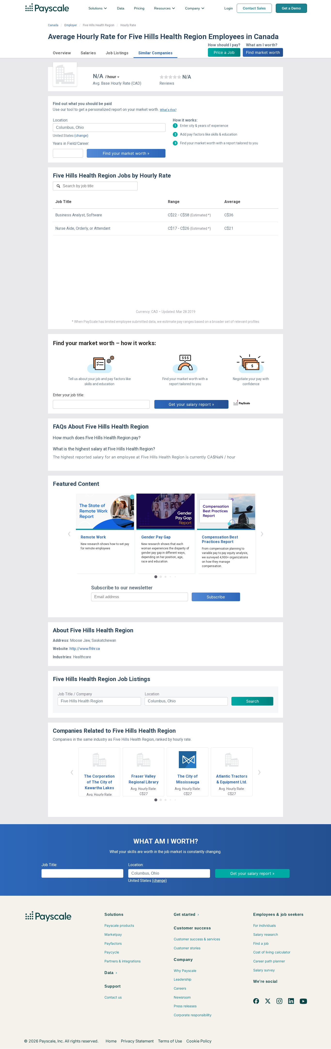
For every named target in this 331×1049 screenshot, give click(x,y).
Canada (53, 25)
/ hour (110, 77)
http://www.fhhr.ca (85, 648)
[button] (62, 52)
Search (252, 701)
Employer (70, 25)
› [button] (262, 533)
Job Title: (49, 864)
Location (152, 694)
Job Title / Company (75, 694)
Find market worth (263, 52)
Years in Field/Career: (71, 143)
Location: (60, 120)
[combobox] (109, 127)
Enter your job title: (68, 395)
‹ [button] (69, 533)
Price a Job (224, 52)
